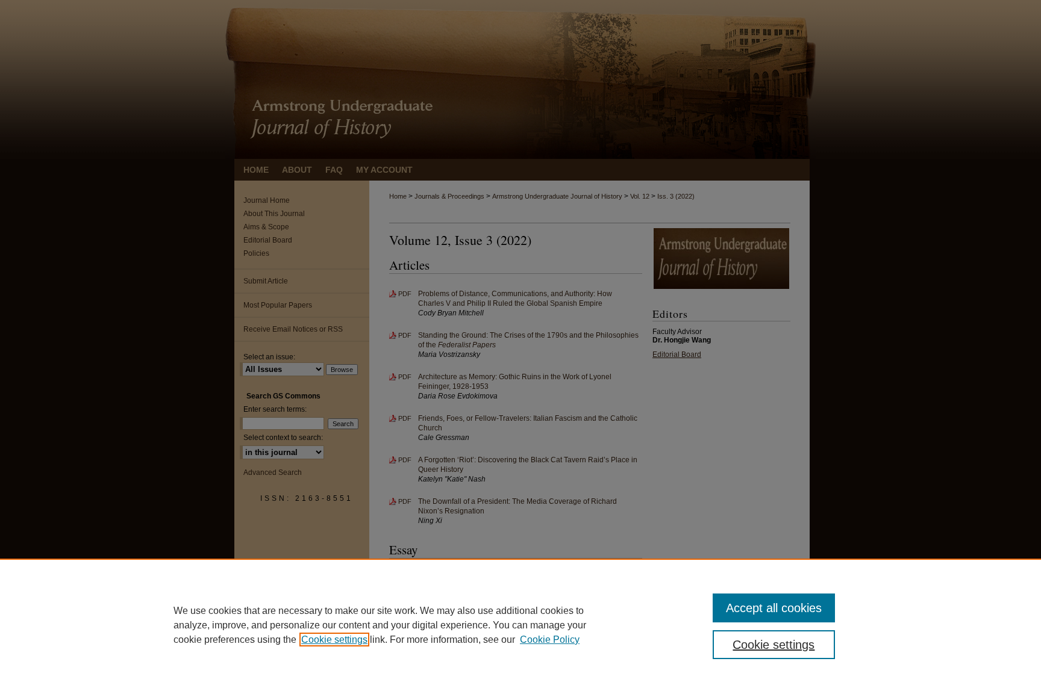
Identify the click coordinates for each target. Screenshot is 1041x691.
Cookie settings (334, 639)
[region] (520, 625)
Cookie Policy (550, 639)
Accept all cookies (774, 608)
